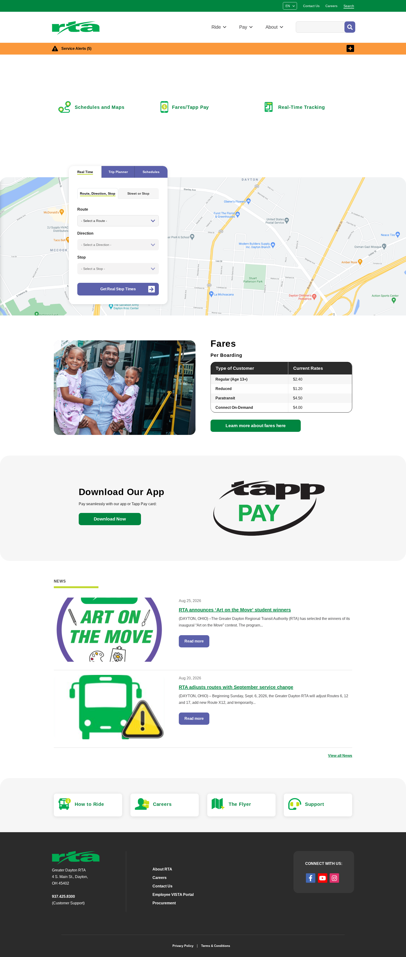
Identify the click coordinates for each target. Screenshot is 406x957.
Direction (85, 233)
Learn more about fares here (256, 425)
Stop (81, 257)
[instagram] (334, 878)
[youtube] (322, 878)
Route (82, 209)
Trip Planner (118, 172)
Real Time (85, 172)
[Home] (78, 28)
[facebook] (310, 878)
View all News (340, 756)
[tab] (85, 172)
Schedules (151, 172)
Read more (194, 641)
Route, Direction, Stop (97, 193)
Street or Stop (138, 193)
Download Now (110, 518)
